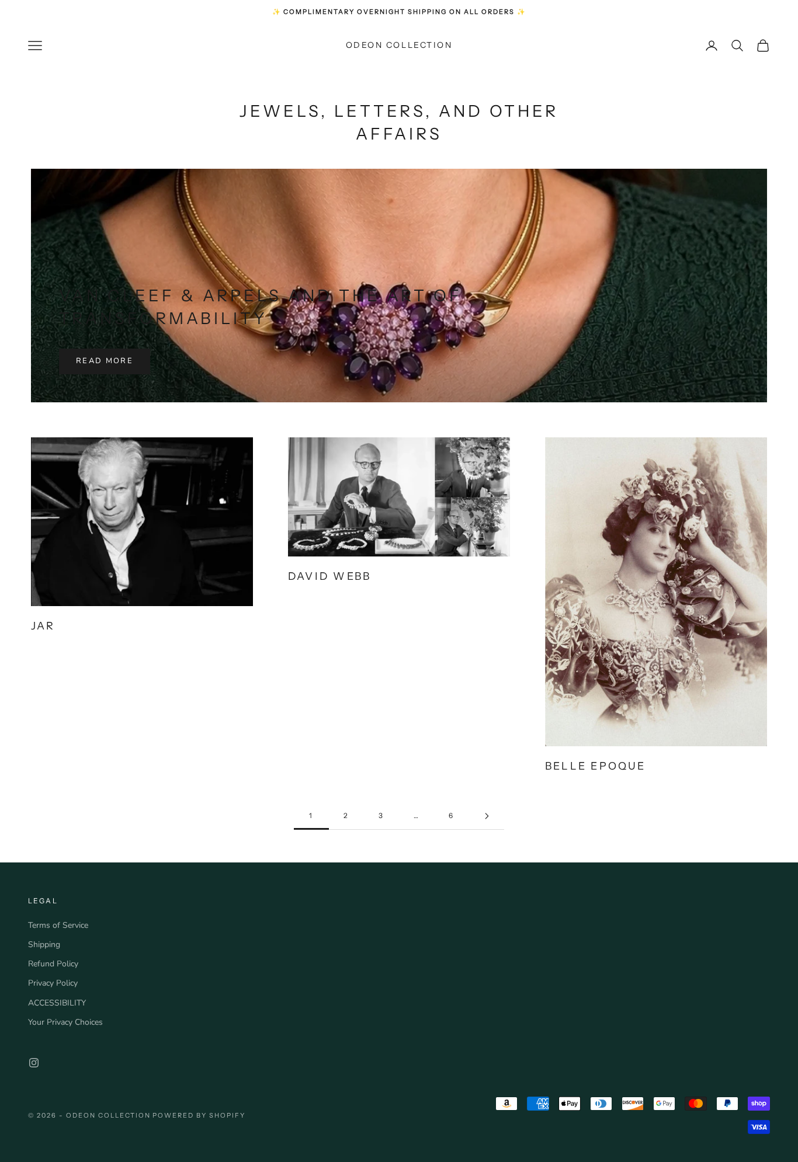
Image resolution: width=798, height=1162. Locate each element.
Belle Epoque (595, 766)
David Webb (329, 576)
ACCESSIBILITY (57, 1002)
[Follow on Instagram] (34, 1063)
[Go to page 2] (486, 816)
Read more (104, 361)
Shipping (44, 944)
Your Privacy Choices (65, 1022)
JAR (43, 626)
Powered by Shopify (198, 1115)
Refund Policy (53, 963)
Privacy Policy (53, 983)
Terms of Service (58, 925)
